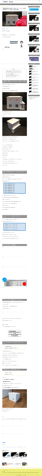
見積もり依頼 (23, 4)
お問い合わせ (18, 4)
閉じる (15, 69)
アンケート (28, 4)
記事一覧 (32, 4)
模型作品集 (13, 4)
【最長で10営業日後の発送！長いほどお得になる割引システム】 (13, 71)
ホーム (9, 4)
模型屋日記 (4, 444)
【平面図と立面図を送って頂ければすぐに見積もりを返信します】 (14, 70)
